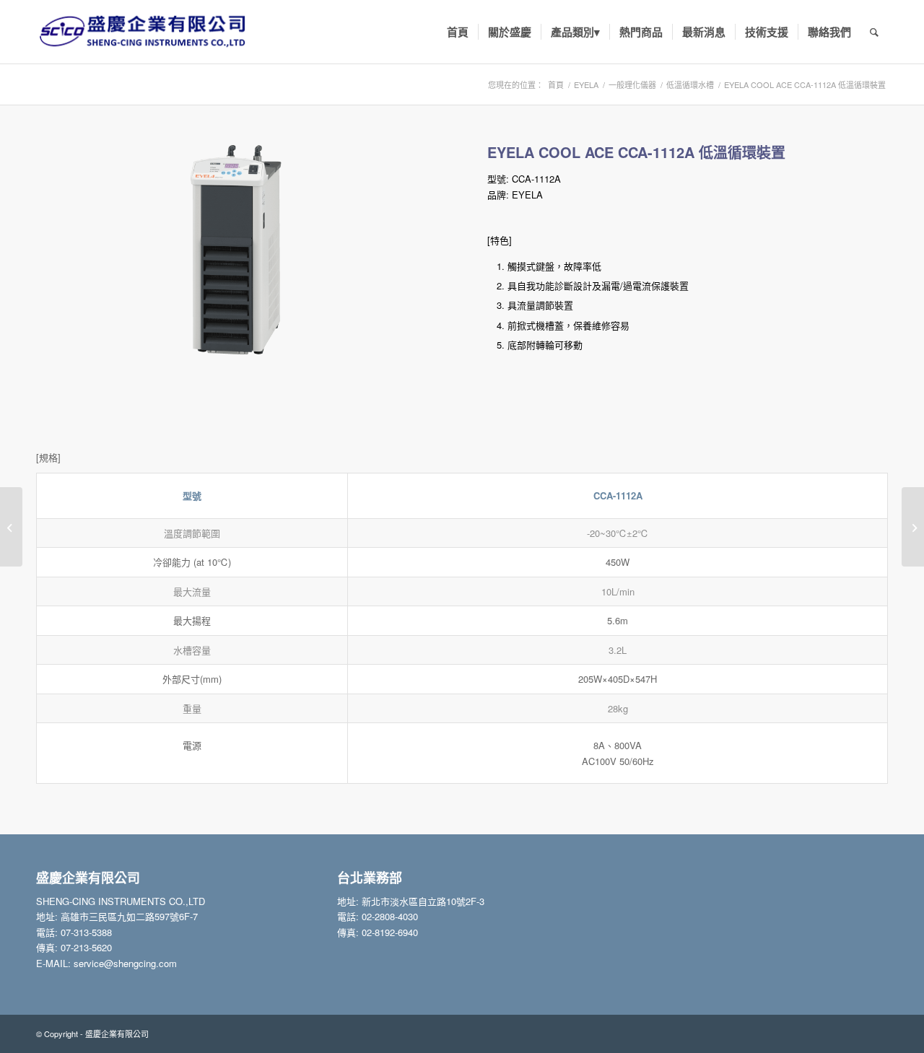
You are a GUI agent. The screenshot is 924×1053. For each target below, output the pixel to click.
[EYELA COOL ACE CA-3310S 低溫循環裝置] (11, 527)
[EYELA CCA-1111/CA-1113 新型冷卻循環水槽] (913, 527)
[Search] (874, 32)
